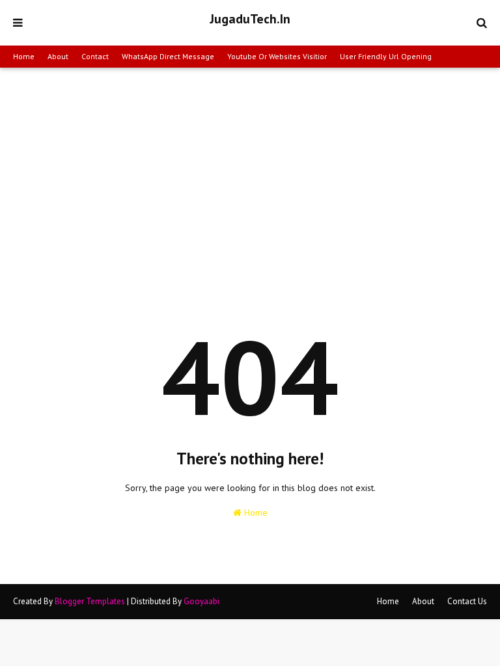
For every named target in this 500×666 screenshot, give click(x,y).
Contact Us (467, 601)
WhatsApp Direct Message (168, 56)
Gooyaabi (201, 601)
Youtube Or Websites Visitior (277, 56)
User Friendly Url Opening (386, 56)
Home (24, 56)
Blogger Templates (90, 601)
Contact (95, 56)
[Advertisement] (250, 165)
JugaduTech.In (250, 18)
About (58, 56)
